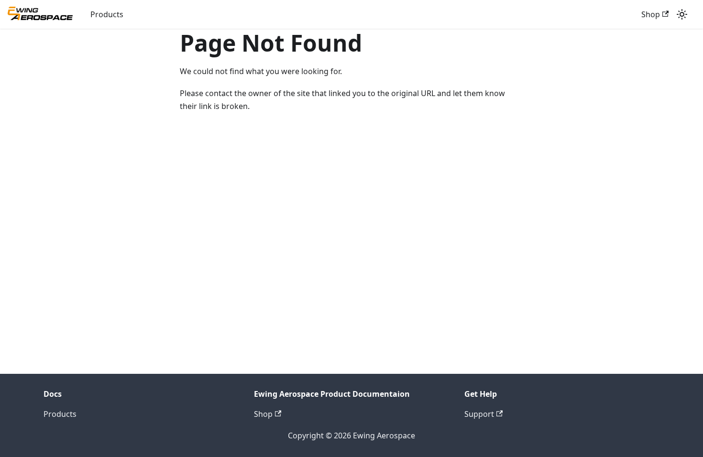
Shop (650, 14)
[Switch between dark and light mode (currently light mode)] (682, 14)
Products (106, 14)
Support (479, 414)
